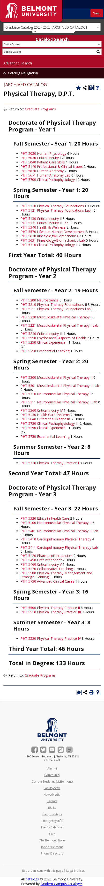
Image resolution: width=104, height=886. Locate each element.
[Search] (98, 51)
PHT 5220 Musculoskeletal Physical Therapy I (56, 317)
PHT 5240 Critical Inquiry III (42, 333)
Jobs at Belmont (52, 847)
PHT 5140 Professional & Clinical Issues (52, 166)
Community (52, 775)
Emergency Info (52, 821)
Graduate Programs (40, 109)
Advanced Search (17, 63)
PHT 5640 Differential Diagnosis (46, 419)
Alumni (52, 768)
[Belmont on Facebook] (34, 750)
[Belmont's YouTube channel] (52, 750)
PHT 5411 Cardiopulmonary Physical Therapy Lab (59, 547)
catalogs (32, 879)
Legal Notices (75, 871)
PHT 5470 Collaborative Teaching (47, 568)
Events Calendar (52, 827)
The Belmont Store (52, 840)
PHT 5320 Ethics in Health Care (45, 518)
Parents (52, 801)
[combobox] (52, 27)
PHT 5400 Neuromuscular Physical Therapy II (56, 522)
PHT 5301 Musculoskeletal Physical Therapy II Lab (60, 385)
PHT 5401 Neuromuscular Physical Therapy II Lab (59, 531)
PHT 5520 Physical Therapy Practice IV (51, 638)
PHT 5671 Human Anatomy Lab (45, 175)
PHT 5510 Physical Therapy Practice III (51, 612)
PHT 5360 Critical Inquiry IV (42, 410)
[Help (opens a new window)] (97, 87)
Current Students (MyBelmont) (52, 781)
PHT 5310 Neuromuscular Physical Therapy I (55, 394)
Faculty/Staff (52, 788)
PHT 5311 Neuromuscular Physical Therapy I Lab (59, 402)
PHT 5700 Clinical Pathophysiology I (49, 179)
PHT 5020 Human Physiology (43, 153)
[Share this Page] (84, 87)
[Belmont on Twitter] (43, 750)
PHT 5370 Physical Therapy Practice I (50, 463)
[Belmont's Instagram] (61, 750)
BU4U (52, 808)
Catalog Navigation (23, 73)
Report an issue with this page (42, 871)
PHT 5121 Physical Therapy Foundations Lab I (57, 210)
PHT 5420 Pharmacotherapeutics (47, 555)
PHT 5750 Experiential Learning (45, 351)
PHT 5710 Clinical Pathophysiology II (49, 244)
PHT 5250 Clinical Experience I (44, 342)
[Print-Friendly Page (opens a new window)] (91, 87)
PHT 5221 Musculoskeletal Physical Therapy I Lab (59, 325)
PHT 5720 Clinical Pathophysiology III (50, 423)
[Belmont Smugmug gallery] (69, 750)
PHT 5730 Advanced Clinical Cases (47, 581)
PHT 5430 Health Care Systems (45, 414)
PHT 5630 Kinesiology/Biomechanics (49, 236)
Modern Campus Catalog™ (61, 883)
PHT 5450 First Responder (41, 560)
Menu (96, 13)
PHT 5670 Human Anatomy (42, 171)
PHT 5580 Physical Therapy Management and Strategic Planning (56, 575)
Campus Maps (52, 814)
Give (52, 834)
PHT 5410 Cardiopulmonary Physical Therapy (56, 539)
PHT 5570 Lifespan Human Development (53, 231)
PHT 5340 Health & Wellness (43, 227)
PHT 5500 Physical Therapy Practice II (50, 607)
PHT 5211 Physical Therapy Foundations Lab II (57, 309)
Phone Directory (52, 853)
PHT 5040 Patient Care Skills (43, 162)
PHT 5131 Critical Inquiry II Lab (44, 223)
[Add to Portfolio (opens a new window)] (78, 87)
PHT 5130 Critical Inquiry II (41, 218)
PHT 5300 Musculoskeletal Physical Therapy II (56, 377)
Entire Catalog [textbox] (12, 44)
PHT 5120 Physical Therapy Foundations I (53, 206)
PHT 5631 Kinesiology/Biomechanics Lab (53, 240)
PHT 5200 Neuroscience (40, 300)
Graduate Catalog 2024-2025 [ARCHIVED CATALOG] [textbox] (46, 27)
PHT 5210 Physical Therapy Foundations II (54, 304)
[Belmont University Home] (52, 729)
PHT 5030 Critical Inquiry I (41, 157)
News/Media (52, 795)
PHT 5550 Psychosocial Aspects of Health (53, 338)
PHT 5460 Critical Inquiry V (41, 564)
